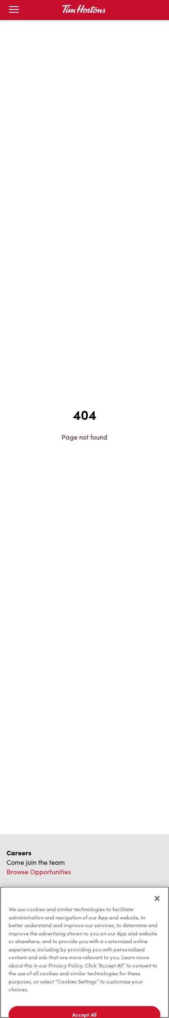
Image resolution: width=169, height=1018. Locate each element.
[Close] (157, 898)
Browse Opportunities (39, 871)
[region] (84, 952)
